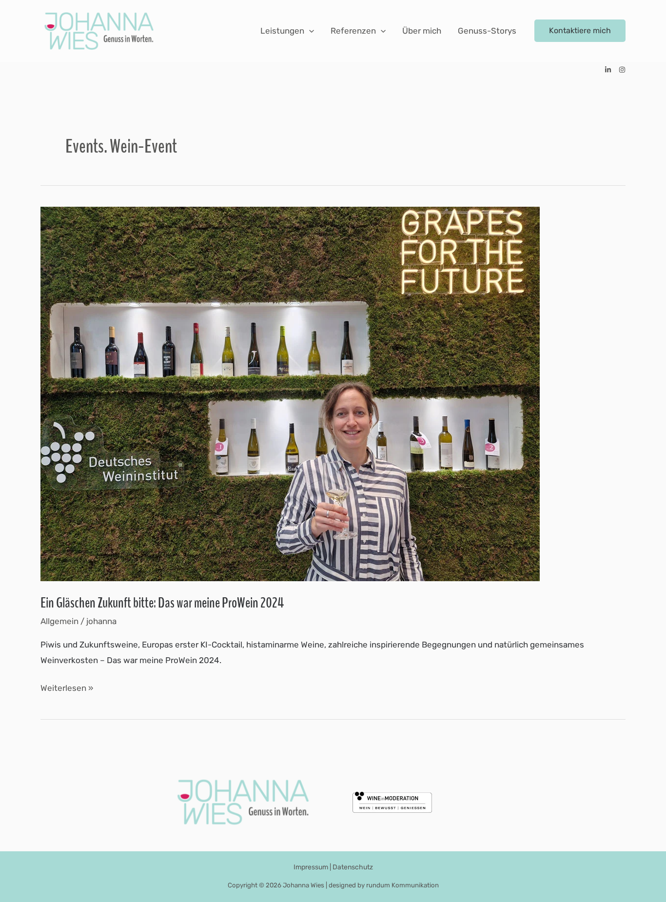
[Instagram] (622, 69)
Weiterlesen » (66, 689)
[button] (309, 31)
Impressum (311, 867)
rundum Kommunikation (402, 885)
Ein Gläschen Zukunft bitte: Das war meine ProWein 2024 (162, 603)
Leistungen (282, 31)
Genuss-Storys (487, 31)
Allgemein (59, 621)
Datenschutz (353, 867)
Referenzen (353, 31)
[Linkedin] (608, 69)
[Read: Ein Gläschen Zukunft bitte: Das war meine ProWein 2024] (290, 393)
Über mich (421, 31)
